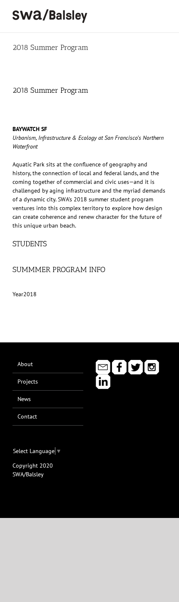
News (24, 399)
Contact (27, 416)
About (25, 364)
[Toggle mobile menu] (163, 12)
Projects (27, 381)
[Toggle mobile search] (148, 12)
